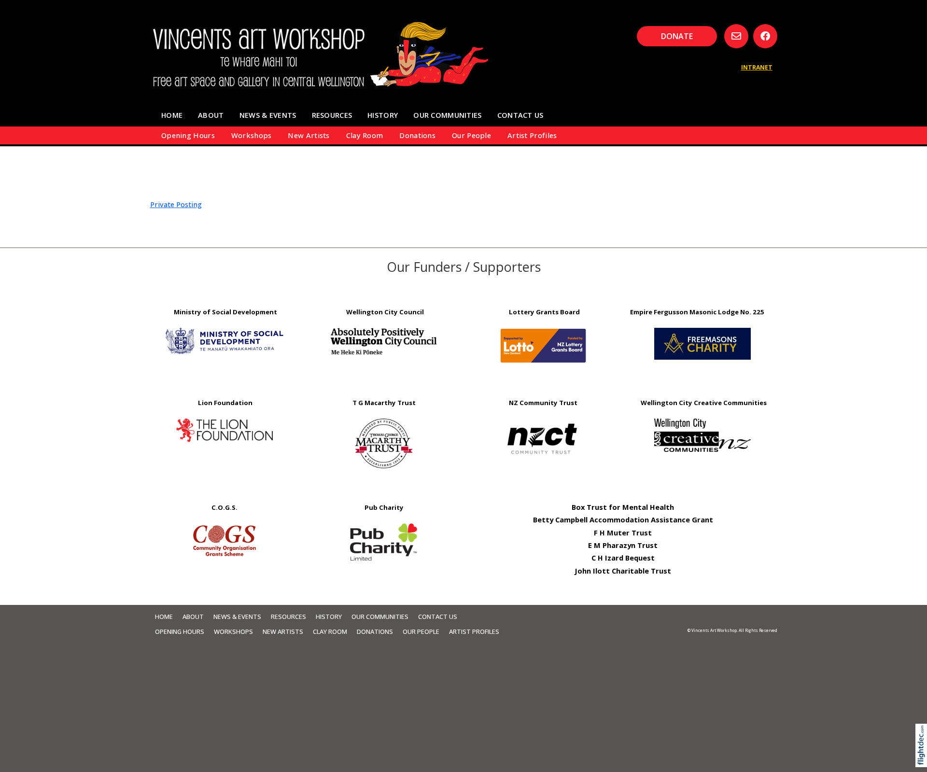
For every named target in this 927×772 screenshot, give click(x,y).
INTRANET (756, 67)
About (211, 115)
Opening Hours (188, 135)
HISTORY (382, 115)
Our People (471, 135)
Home (172, 115)
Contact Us (520, 115)
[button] (923, 758)
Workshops (251, 135)
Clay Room (364, 135)
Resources (332, 115)
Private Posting (176, 204)
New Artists (308, 135)
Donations (417, 135)
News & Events (267, 115)
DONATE (677, 36)
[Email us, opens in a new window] (736, 36)
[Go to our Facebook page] (765, 36)
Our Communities (447, 115)
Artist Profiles (532, 135)
